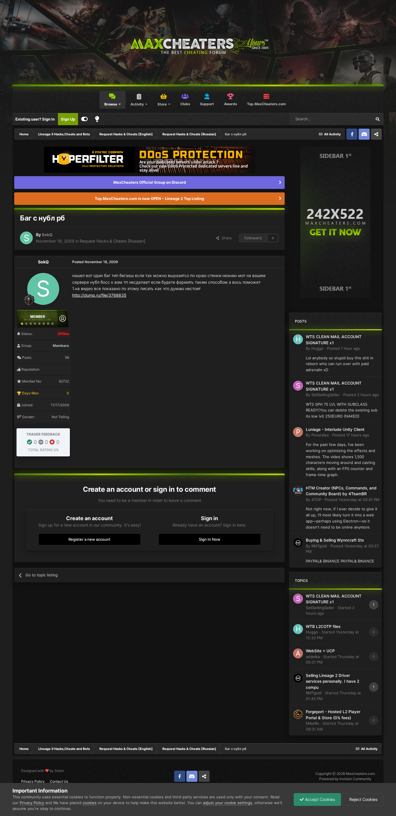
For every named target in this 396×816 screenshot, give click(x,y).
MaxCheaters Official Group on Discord (149, 182)
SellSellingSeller (325, 394)
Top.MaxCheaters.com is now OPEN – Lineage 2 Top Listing (149, 198)
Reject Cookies (362, 799)
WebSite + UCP (320, 651)
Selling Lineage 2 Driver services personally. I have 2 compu (332, 681)
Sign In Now (209, 539)
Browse (110, 104)
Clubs (185, 104)
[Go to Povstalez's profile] (298, 432)
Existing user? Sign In (35, 119)
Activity (137, 104)
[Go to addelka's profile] (298, 653)
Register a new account (89, 539)
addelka (313, 656)
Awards (230, 104)
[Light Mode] (97, 119)
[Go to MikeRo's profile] (298, 714)
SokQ (47, 234)
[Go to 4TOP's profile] (298, 491)
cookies (90, 802)
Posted (343, 348)
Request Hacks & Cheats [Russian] (112, 240)
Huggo (317, 348)
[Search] (377, 119)
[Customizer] (84, 119)
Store (162, 104)
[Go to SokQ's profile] (26, 238)
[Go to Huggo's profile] (298, 339)
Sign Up (68, 119)
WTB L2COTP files (323, 626)
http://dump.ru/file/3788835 (99, 295)
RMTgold (319, 546)
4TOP (316, 499)
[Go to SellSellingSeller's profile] (298, 386)
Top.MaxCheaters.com (266, 104)
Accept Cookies (319, 799)
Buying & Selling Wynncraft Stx (335, 540)
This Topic (355, 119)
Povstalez (320, 435)
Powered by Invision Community (345, 779)
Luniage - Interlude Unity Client (335, 429)
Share (225, 238)
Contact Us (59, 781)
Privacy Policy (33, 781)
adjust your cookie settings (227, 802)
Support (207, 104)
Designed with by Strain (42, 770)
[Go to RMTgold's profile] (298, 543)
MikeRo (312, 723)
